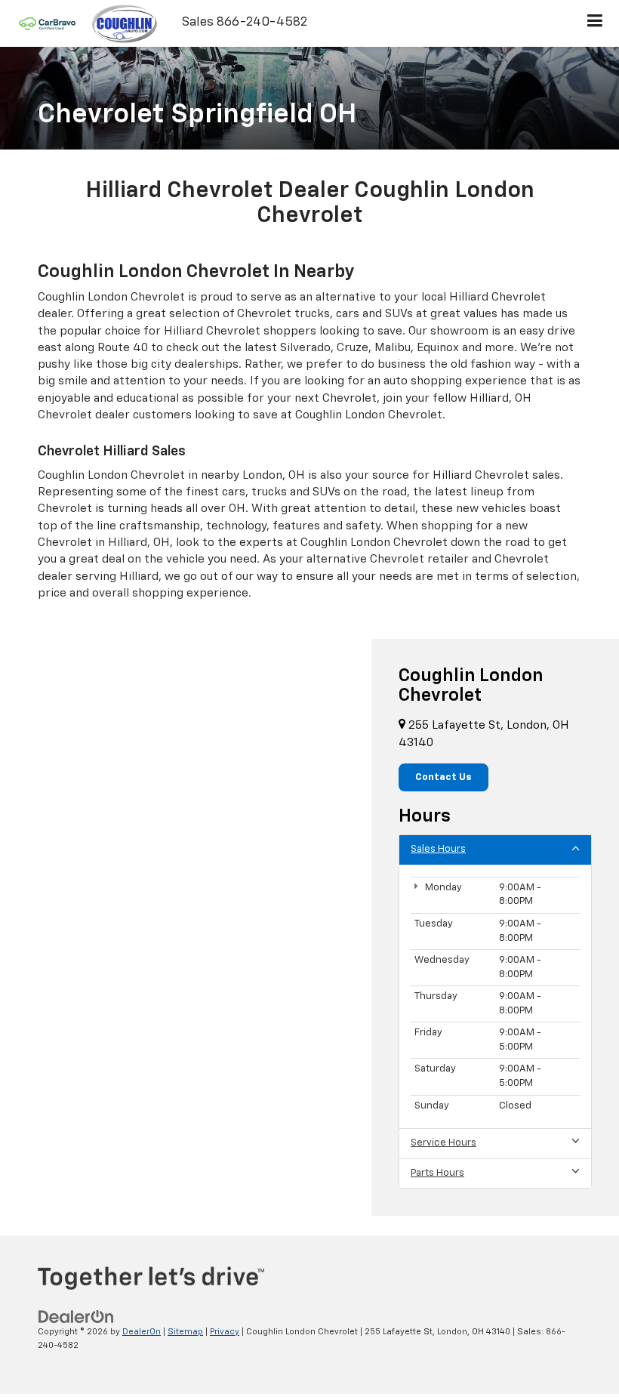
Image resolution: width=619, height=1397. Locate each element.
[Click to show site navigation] (595, 23)
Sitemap (185, 1332)
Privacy (224, 1332)
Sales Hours (438, 849)
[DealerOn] (76, 1316)
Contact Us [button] (443, 777)
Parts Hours (437, 1173)
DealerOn (141, 1332)
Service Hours (443, 1143)
